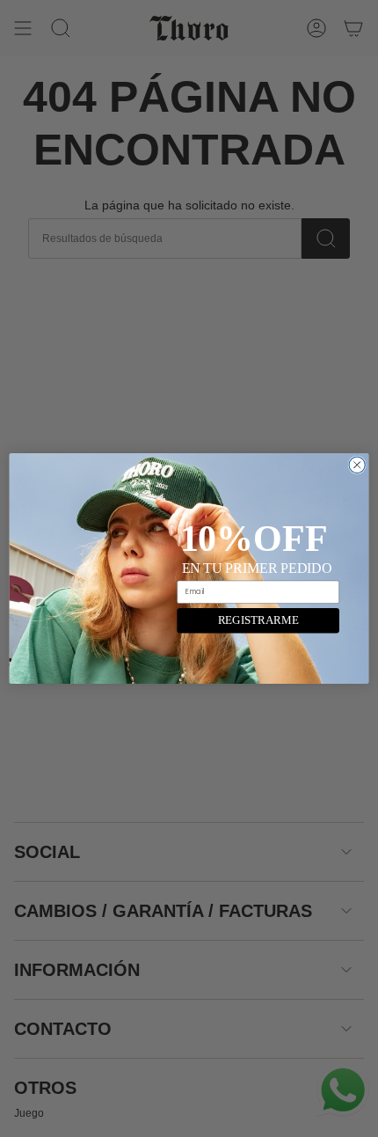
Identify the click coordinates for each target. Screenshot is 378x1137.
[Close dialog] (357, 465)
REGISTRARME (258, 620)
